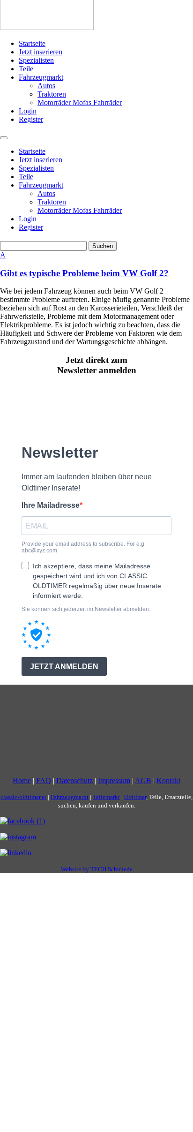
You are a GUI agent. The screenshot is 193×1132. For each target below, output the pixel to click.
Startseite (32, 43)
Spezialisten (36, 60)
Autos (46, 86)
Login (28, 111)
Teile (26, 69)
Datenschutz (74, 781)
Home (22, 781)
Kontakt (168, 781)
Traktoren (51, 94)
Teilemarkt (106, 796)
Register (31, 119)
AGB (143, 781)
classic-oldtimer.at (23, 796)
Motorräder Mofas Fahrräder (79, 102)
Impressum (114, 781)
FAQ (43, 781)
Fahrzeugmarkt (41, 77)
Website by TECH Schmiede (97, 869)
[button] (96, 265)
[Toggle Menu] (3, 137)
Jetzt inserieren (40, 52)
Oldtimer (135, 796)
